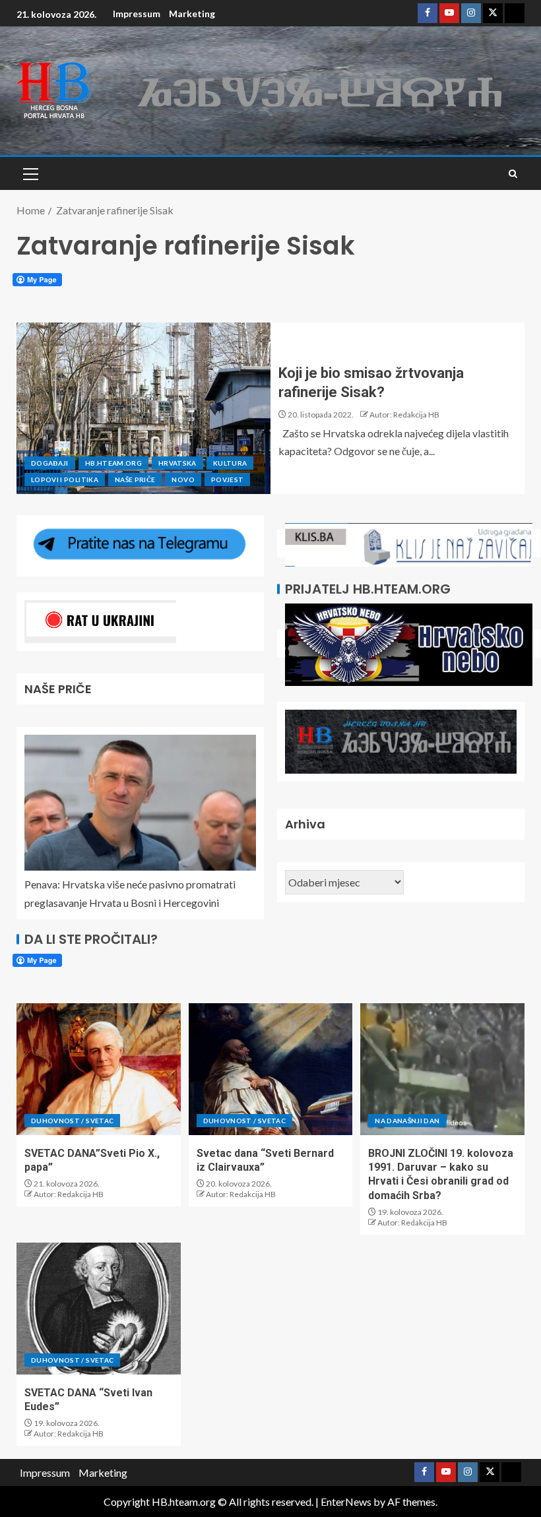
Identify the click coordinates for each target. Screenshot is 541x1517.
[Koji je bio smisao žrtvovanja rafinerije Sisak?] (143, 408)
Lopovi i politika (64, 479)
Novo (183, 479)
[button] (29, 173)
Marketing (192, 13)
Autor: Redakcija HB (404, 414)
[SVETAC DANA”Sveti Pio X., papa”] (98, 1069)
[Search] (513, 174)
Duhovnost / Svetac (72, 1121)
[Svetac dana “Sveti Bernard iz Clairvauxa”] (271, 1069)
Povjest (227, 479)
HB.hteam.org (113, 463)
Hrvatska (177, 463)
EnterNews (346, 1501)
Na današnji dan (407, 1121)
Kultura (230, 463)
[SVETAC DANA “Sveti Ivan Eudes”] (98, 1309)
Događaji (50, 463)
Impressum (136, 13)
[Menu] (29, 173)
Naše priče (135, 479)
